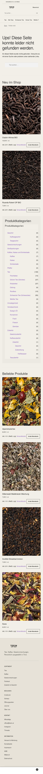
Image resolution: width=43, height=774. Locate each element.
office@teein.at (9, 723)
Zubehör (10, 330)
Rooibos (13, 291)
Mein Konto (7, 770)
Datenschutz (8, 758)
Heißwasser (22, 354)
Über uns (7, 709)
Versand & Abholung (10, 740)
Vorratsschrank (12, 307)
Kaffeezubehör (15, 338)
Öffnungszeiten (9, 702)
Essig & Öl (14, 311)
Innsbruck (7, 695)
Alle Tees (11, 20)
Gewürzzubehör (15, 334)
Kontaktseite (8, 744)
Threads (7, 730)
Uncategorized (12, 303)
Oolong (12, 287)
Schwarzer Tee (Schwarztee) (20, 295)
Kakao (12, 260)
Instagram (7, 727)
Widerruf (7, 755)
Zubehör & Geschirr (10, 685)
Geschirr (10, 233)
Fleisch (15, 322)
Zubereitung (19, 350)
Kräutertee (13, 283)
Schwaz (6, 699)
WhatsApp (7, 719)
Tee (5, 20)
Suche (21, 770)
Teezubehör (14, 357)
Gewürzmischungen (14, 244)
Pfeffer (9, 268)
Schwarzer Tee (19, 20)
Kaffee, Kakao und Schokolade (18, 252)
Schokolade (14, 264)
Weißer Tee (37, 20)
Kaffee (12, 256)
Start (5, 26)
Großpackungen (13, 248)
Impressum (7, 747)
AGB (5, 751)
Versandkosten (21, 145)
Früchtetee (14, 276)
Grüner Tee (29, 20)
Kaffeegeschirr (15, 237)
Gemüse (16, 326)
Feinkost (7, 681)
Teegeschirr (14, 241)
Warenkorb (36, 7)
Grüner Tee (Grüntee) (17, 279)
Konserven (14, 315)
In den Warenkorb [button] (33, 145)
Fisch (14, 318)
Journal (6, 706)
